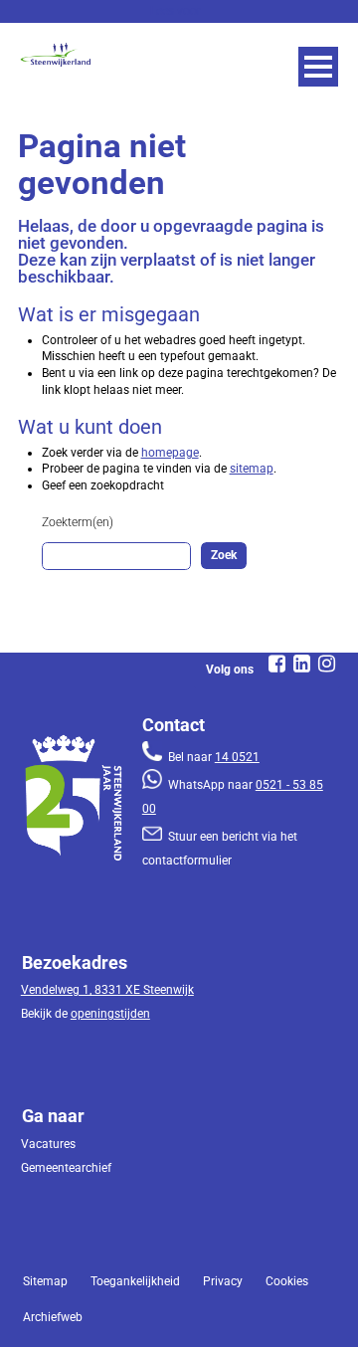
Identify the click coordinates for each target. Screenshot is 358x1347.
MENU (318, 67)
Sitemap (45, 1281)
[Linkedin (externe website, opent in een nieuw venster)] (301, 663)
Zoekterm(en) (77, 522)
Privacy (223, 1281)
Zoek (224, 555)
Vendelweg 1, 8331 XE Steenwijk (107, 990)
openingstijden (110, 1014)
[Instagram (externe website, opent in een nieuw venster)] (326, 663)
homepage (170, 453)
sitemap (251, 469)
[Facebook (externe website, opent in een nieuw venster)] (276, 663)
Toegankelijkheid (135, 1281)
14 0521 (237, 757)
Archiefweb (53, 1317)
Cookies (287, 1281)
